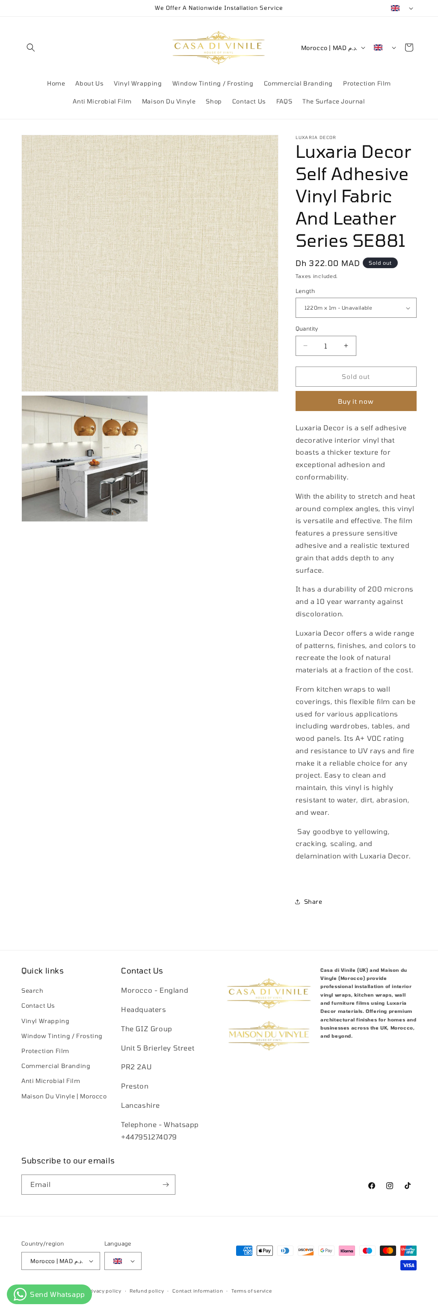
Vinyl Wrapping (45, 1020)
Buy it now (356, 401)
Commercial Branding (55, 1065)
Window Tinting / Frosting (62, 1035)
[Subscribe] (165, 1185)
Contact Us (38, 1005)
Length (305, 290)
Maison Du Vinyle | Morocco (64, 1096)
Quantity (307, 328)
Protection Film (45, 1050)
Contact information (197, 1290)
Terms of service (251, 1290)
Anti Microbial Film (50, 1080)
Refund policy (147, 1290)
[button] (30, 47)
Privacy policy (103, 1290)
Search (32, 990)
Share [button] (313, 901)
